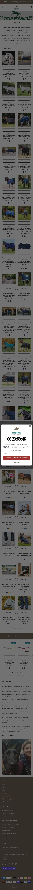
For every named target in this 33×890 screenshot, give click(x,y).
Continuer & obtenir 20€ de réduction (16, 457)
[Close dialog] (30, 426)
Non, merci (16, 462)
